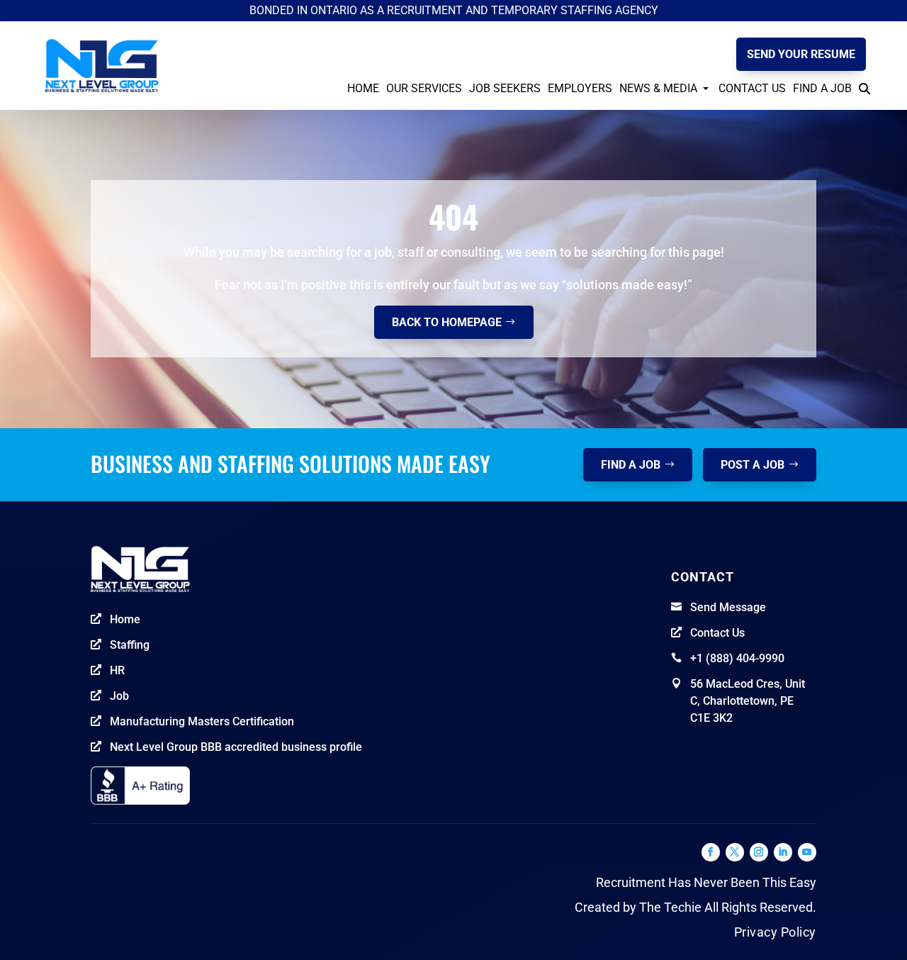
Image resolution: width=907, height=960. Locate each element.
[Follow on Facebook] (711, 852)
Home (363, 88)
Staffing (130, 645)
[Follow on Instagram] (759, 852)
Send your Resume (801, 54)
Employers (580, 88)
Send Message (728, 607)
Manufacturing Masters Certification (202, 721)
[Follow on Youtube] (807, 852)
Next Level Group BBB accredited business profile (236, 747)
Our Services (424, 88)
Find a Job (822, 88)
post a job (752, 464)
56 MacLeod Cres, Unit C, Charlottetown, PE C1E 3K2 (747, 701)
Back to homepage (447, 322)
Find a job (630, 464)
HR (117, 670)
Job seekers (505, 88)
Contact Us (752, 88)
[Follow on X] (735, 852)
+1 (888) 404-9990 (737, 658)
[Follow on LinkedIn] (783, 852)
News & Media (658, 88)
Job (119, 696)
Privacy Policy (775, 932)
